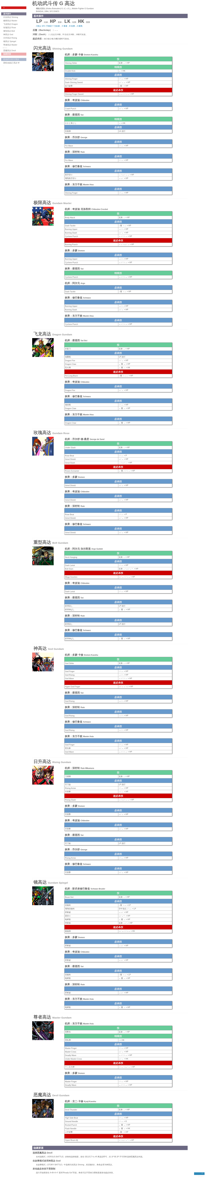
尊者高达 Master (10, 45)
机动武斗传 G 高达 (11, 59)
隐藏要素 (7, 54)
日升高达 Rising (10, 38)
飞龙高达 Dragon (10, 24)
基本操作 (7, 14)
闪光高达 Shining (10, 17)
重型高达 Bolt (9, 31)
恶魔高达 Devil (9, 51)
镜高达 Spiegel (9, 41)
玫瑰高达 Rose (9, 28)
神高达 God (8, 34)
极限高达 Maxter (10, 21)
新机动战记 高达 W (11, 63)
